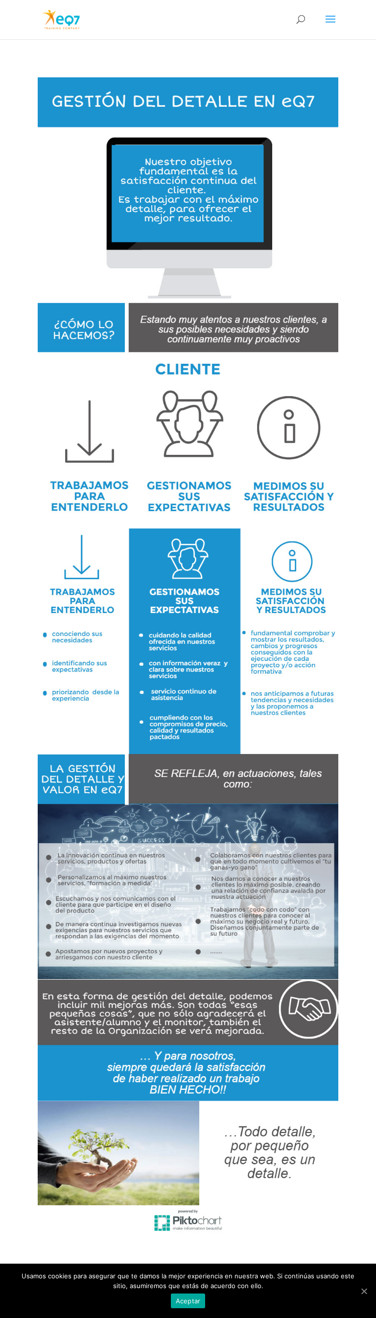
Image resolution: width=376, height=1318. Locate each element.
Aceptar (188, 1301)
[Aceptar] (364, 1291)
